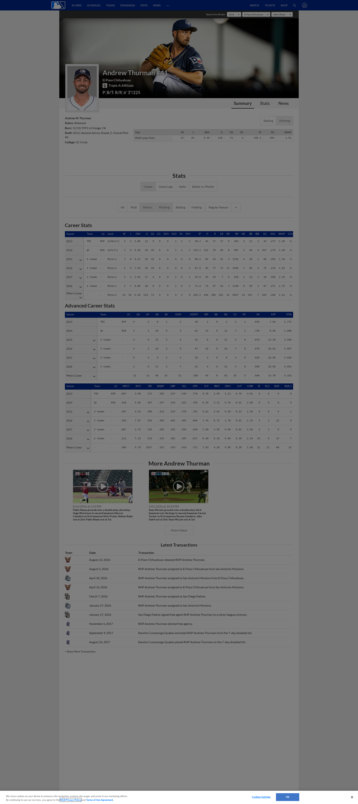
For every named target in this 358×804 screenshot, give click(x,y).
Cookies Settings (261, 796)
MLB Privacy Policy (70, 799)
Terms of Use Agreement (99, 799)
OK (287, 796)
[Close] (352, 797)
